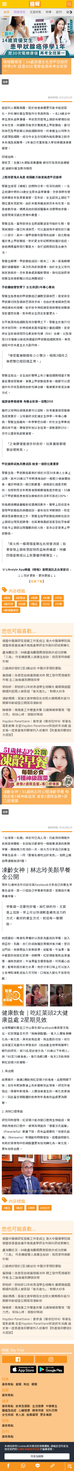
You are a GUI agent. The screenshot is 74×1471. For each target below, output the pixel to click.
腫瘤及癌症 (9, 1410)
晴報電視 (19, 12)
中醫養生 (51, 1406)
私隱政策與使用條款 (28, 1449)
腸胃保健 (38, 1410)
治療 (22, 604)
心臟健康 (24, 1410)
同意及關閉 (37, 1456)
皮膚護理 (32, 1414)
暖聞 (34, 1384)
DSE (47, 604)
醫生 (35, 604)
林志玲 (46, 1208)
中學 (59, 604)
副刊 (59, 12)
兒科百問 (51, 1410)
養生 (7, 1208)
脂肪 (20, 1208)
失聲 (47, 598)
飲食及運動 (23, 1406)
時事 (49, 12)
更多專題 (46, 1414)
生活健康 (38, 1406)
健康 (6, 12)
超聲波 (21, 598)
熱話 (26, 1384)
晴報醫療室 (11, 610)
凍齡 (32, 1208)
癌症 (7, 598)
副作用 (9, 604)
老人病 (20, 1414)
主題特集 (35, 12)
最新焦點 (7, 1384)
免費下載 (37, 581)
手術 (59, 598)
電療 (35, 598)
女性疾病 (7, 1414)
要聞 (18, 1384)
